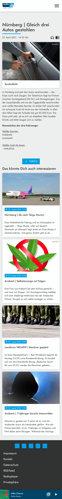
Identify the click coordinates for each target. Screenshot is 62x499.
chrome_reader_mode (57, 37)
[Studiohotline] (38, 446)
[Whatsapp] (31, 446)
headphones (52, 37)
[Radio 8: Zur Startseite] (27, 6)
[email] (45, 446)
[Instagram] (24, 446)
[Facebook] (17, 446)
